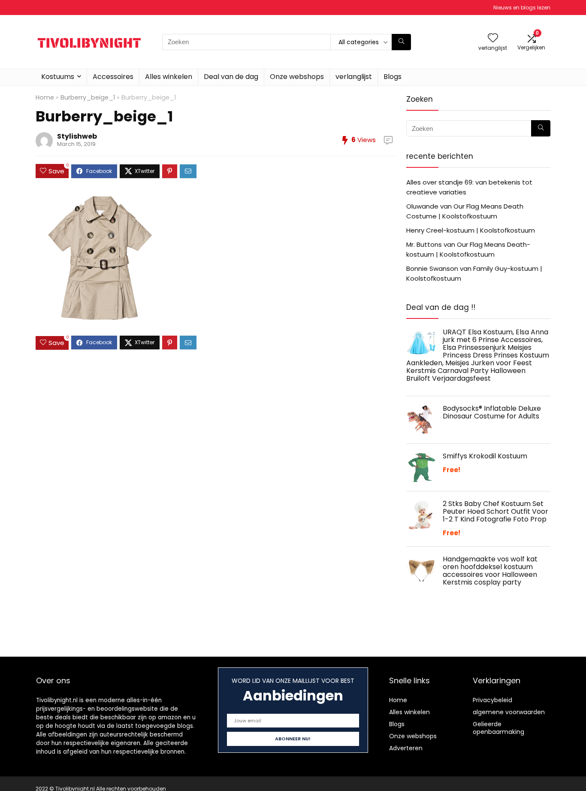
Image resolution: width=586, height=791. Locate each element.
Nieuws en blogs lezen (521, 7)
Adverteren (406, 748)
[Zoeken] (401, 42)
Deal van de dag (231, 77)
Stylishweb (77, 136)
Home (45, 97)
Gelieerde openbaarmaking (498, 728)
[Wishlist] (493, 38)
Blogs (393, 77)
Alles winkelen (168, 77)
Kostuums (57, 77)
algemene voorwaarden (509, 712)
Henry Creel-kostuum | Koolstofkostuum (470, 230)
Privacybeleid (492, 700)
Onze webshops (297, 77)
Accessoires (113, 77)
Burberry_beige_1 (87, 97)
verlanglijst (353, 77)
